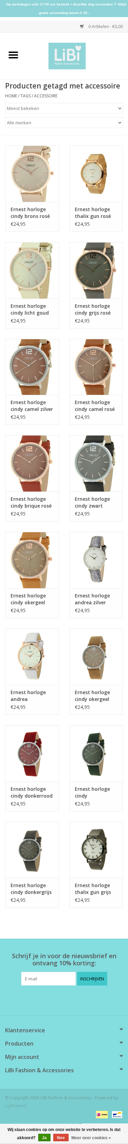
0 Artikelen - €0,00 (105, 26)
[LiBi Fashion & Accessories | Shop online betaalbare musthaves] (77, 55)
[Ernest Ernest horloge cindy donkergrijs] (32, 850)
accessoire (45, 96)
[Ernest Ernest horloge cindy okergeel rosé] (32, 560)
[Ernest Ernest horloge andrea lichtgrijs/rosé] (32, 657)
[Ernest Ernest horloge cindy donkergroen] (96, 753)
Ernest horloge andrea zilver (92, 599)
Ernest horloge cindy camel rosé (95, 405)
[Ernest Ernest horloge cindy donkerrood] (32, 753)
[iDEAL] (101, 1114)
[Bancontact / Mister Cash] (116, 1114)
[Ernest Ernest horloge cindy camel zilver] (32, 367)
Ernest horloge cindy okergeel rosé (28, 599)
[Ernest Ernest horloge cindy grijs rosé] (96, 270)
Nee (61, 1137)
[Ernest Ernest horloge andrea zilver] (96, 560)
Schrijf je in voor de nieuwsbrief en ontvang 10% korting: (64, 959)
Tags (25, 96)
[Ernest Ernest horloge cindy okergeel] (96, 657)
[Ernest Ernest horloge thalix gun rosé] (96, 174)
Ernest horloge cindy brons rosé (30, 212)
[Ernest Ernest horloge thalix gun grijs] (96, 850)
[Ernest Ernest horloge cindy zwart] (96, 463)
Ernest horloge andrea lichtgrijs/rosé (28, 696)
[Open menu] (13, 54)
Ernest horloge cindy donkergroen (92, 792)
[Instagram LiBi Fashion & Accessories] (70, 999)
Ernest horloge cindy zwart (92, 502)
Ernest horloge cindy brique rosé (31, 502)
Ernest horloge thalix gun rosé (93, 212)
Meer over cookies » (91, 1137)
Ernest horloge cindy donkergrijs (31, 888)
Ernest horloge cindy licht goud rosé (30, 309)
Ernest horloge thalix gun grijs (93, 888)
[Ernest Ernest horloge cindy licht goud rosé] (32, 270)
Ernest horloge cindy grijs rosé (93, 309)
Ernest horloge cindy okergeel (92, 695)
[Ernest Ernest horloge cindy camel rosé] (96, 367)
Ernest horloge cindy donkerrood (32, 792)
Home (11, 96)
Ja (44, 1137)
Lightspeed (16, 1105)
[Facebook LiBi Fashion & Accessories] (58, 999)
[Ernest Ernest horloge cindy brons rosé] (32, 174)
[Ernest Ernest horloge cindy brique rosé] (32, 463)
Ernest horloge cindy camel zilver (32, 405)
